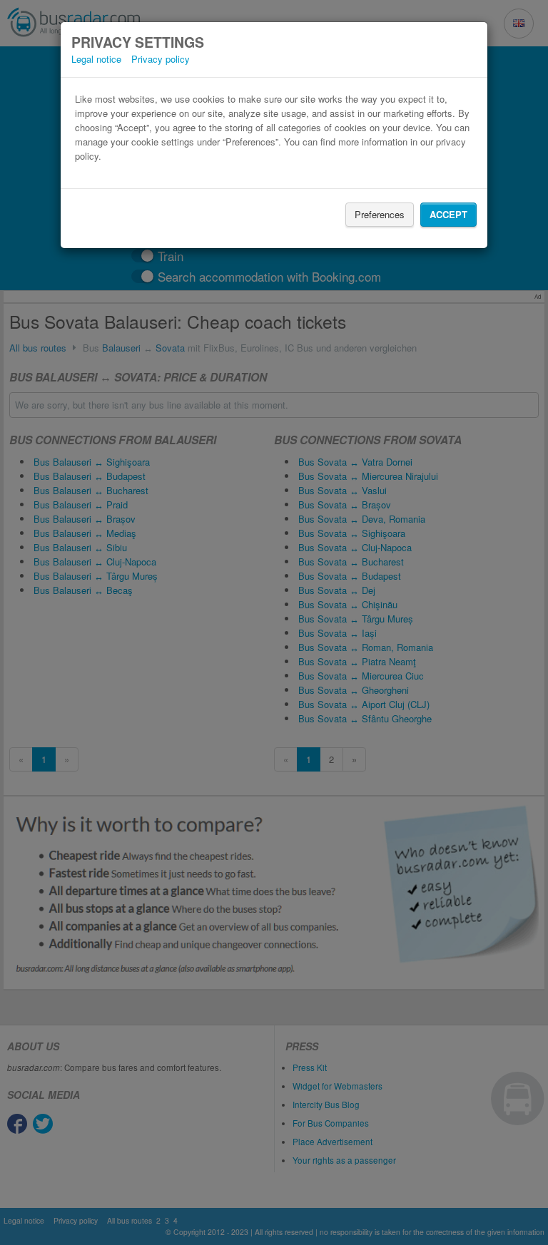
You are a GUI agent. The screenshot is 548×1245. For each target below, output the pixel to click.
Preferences (380, 214)
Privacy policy (160, 59)
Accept (448, 214)
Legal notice (96, 59)
